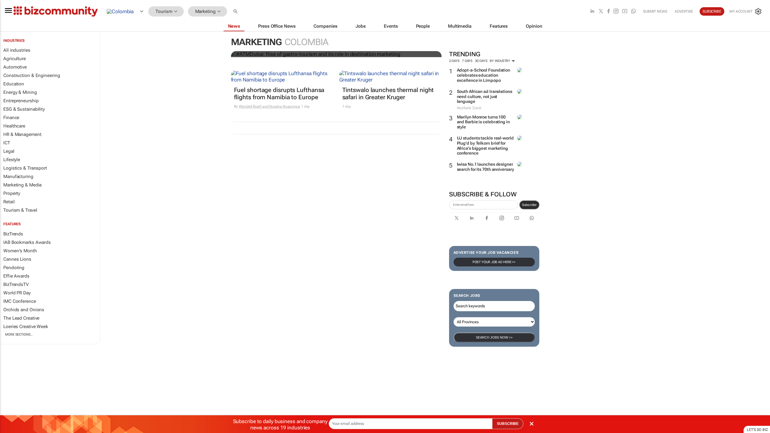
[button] (236, 11)
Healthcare (14, 126)
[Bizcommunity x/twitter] (601, 12)
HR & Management (22, 134)
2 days (454, 61)
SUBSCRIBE (508, 424)
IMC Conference (19, 301)
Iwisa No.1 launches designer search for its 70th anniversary (485, 167)
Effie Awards (16, 276)
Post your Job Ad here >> (494, 262)
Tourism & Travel (20, 210)
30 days (481, 61)
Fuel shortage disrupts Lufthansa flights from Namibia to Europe (279, 93)
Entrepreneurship (20, 100)
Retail (8, 201)
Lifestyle (11, 159)
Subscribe (529, 205)
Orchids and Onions (23, 309)
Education (13, 84)
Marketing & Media (22, 185)
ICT (6, 143)
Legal (8, 151)
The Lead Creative (21, 318)
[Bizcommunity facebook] (608, 12)
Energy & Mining (20, 92)
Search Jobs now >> (494, 337)
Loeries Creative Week (25, 326)
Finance (11, 117)
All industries (16, 50)
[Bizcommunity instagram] (616, 12)
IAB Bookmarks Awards (27, 242)
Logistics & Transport (25, 168)
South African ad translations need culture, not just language (484, 96)
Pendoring (13, 267)
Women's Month (20, 250)
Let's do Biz (757, 430)
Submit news (655, 11)
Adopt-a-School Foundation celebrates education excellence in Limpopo (483, 75)
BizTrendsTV (16, 284)
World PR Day (17, 293)
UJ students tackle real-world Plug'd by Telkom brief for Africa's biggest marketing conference (485, 145)
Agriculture (14, 58)
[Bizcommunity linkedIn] (592, 12)
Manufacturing (18, 176)
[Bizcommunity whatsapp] (633, 12)
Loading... (11, 377)
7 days (467, 61)
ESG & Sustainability (24, 109)
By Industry (500, 61)
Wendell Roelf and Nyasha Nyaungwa (269, 106)
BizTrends (13, 234)
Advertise (684, 11)
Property (11, 193)
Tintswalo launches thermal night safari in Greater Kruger (388, 93)
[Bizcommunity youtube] (624, 12)
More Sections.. (18, 334)
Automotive (15, 67)
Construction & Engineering (31, 75)
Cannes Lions (17, 259)
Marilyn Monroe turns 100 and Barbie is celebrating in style (483, 122)
